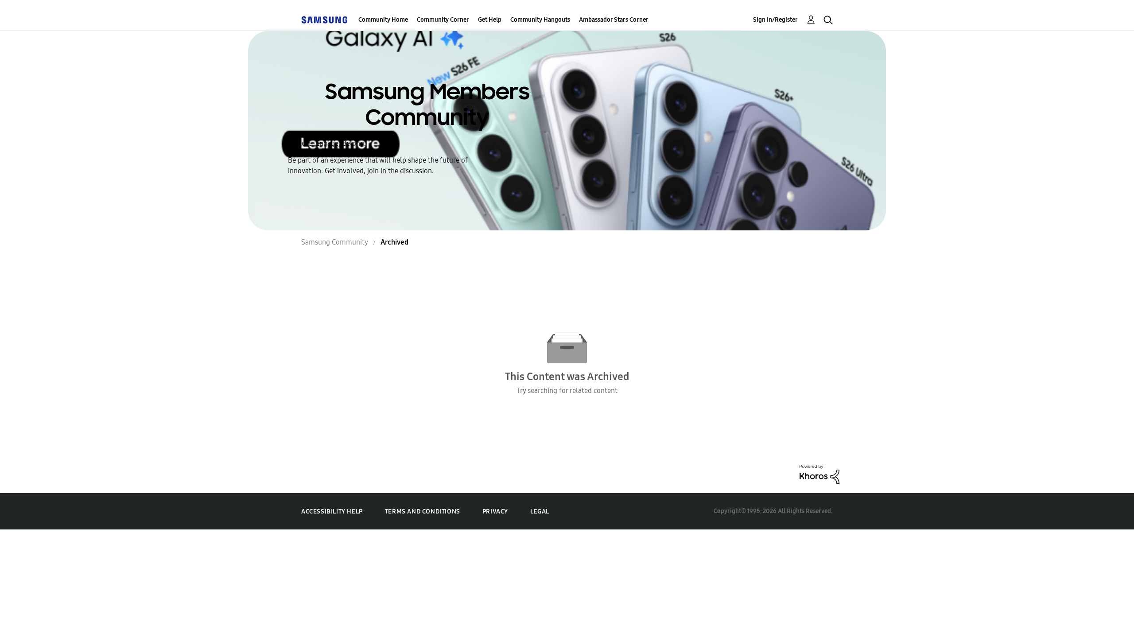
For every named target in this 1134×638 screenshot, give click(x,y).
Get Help (489, 19)
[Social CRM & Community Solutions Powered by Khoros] (819, 473)
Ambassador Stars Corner (614, 19)
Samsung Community (334, 242)
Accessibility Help (332, 511)
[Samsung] (324, 20)
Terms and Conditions (422, 511)
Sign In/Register (775, 19)
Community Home (383, 19)
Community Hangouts (540, 19)
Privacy (495, 511)
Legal (539, 511)
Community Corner (443, 19)
